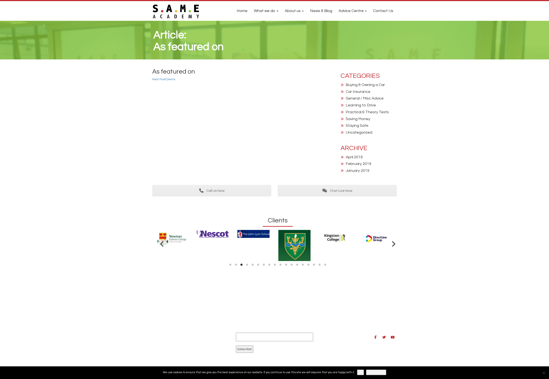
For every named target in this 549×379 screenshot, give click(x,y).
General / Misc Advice (365, 98)
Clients (163, 79)
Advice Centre (352, 11)
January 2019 (357, 171)
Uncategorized (359, 132)
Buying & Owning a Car (365, 85)
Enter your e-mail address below (265, 329)
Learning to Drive (361, 105)
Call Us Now (215, 190)
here (184, 321)
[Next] (393, 244)
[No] (543, 373)
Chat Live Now (340, 190)
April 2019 (354, 157)
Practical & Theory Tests (367, 112)
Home (242, 11)
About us (293, 11)
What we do (265, 11)
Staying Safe (357, 126)
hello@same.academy (343, 324)
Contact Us (383, 11)
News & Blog (321, 11)
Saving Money (358, 119)
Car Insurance (358, 92)
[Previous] (162, 244)
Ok (360, 372)
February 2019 (358, 164)
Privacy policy (376, 372)
